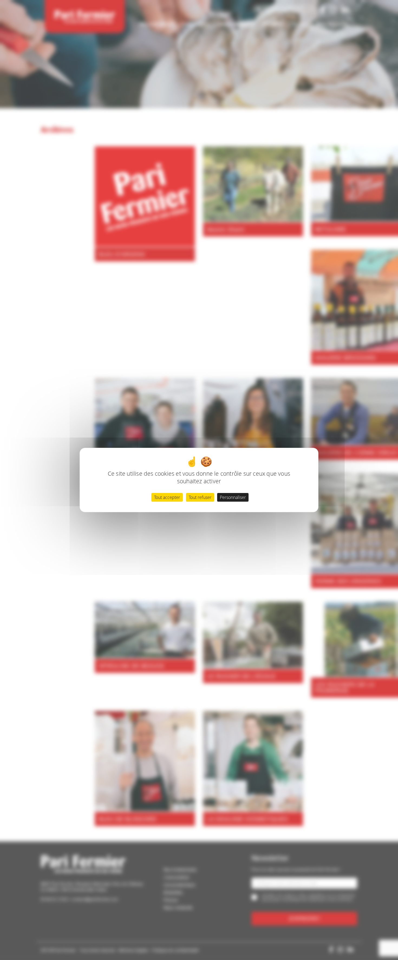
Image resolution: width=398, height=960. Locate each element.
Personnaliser (233, 497)
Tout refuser (200, 497)
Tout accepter (167, 497)
